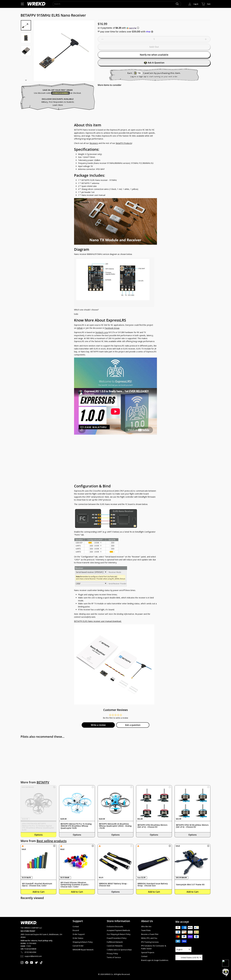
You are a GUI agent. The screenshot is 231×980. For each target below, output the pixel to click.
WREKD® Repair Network (83, 949)
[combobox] (117, 4)
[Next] (26, 79)
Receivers (94, 143)
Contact (76, 926)
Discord (76, 930)
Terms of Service (114, 957)
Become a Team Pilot (149, 934)
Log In (133, 76)
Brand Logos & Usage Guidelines (154, 960)
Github (80, 328)
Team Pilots (146, 930)
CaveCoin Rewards (114, 946)
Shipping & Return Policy (83, 942)
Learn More (58, 105)
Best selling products (52, 841)
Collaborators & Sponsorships (119, 949)
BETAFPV (43, 782)
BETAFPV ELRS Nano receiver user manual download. (98, 621)
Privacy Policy (112, 953)
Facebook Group (112, 328)
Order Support (79, 934)
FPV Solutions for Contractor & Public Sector (153, 947)
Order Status (78, 938)
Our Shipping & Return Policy (118, 934)
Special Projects (147, 952)
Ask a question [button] (132, 725)
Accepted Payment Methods (118, 930)
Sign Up (142, 76)
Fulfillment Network (115, 942)
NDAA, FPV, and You (149, 938)
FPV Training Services (150, 942)
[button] (154, 27)
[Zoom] (64, 50)
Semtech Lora (101, 332)
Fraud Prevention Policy (116, 938)
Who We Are (146, 926)
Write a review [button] (98, 725)
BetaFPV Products (124, 143)
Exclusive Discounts (115, 926)
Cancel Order (78, 946)
